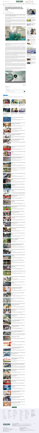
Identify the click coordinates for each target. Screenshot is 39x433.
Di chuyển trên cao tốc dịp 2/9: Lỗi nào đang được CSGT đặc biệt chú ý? (18, 222)
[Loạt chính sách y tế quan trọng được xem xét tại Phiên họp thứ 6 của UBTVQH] (7, 124)
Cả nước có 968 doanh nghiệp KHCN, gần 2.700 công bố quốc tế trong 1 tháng (18, 402)
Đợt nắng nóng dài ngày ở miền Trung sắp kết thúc (17, 293)
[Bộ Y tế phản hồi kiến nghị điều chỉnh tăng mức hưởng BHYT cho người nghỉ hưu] (7, 135)
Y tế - (12, 124)
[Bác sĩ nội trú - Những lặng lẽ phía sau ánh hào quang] (28, 59)
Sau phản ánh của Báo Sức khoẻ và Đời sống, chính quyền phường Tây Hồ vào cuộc (17, 244)
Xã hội (7, 5)
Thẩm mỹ (20, 419)
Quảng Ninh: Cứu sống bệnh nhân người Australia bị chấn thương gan (22, 105)
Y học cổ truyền (18, 3)
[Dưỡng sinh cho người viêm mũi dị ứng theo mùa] (28, 40)
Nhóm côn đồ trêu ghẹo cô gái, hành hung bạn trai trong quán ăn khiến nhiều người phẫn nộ (18, 364)
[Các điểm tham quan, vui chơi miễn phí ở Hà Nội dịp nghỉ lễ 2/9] (7, 311)
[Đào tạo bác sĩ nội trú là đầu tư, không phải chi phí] (28, 63)
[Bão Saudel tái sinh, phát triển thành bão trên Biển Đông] (7, 202)
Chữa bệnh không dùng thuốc (15, 414)
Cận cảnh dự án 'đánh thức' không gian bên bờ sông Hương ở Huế (18, 315)
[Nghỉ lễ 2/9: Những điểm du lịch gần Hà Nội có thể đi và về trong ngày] (7, 240)
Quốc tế (12, 5)
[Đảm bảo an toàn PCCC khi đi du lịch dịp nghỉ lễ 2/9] (7, 343)
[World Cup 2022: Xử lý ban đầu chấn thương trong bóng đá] (14, 101)
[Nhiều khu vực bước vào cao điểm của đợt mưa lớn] (7, 235)
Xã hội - (12, 153)
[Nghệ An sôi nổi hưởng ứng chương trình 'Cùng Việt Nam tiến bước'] (7, 197)
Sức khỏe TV (11, 3)
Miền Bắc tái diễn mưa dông (15, 336)
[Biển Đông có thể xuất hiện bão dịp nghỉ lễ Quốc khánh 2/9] (7, 256)
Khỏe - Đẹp (26, 3)
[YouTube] (34, 423)
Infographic (14, 418)
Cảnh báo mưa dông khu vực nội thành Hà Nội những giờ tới (17, 184)
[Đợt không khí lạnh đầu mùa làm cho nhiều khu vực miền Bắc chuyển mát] (7, 327)
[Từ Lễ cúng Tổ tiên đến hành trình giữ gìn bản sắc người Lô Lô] (7, 148)
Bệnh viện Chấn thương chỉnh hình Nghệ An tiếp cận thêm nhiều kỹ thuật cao (6, 114)
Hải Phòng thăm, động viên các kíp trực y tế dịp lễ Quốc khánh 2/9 (33, 24)
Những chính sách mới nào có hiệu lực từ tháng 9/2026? (18, 190)
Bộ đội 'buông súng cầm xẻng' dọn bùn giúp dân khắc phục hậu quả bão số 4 (18, 304)
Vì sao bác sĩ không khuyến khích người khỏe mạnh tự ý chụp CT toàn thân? (17, 139)
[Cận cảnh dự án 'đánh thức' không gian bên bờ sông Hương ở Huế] (7, 316)
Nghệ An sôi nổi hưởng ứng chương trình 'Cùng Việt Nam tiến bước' (18, 195)
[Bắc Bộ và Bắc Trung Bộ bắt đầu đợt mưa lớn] (7, 262)
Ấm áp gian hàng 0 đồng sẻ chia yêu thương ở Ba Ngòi (18, 277)
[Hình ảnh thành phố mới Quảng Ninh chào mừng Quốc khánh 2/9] (7, 360)
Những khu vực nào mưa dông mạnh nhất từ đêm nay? (18, 163)
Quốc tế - (12, 118)
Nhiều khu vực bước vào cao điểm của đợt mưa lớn (18, 233)
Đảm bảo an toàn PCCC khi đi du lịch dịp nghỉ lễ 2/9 (18, 342)
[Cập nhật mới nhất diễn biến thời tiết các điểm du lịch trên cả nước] (7, 229)
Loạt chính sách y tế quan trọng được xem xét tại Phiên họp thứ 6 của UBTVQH (18, 123)
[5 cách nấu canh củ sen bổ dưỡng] (28, 44)
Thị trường (33, 3)
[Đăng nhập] (32, 0)
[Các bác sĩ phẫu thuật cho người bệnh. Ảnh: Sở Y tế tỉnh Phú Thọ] (15, 33)
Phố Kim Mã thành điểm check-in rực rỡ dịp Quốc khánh (18, 179)
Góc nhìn (14, 5)
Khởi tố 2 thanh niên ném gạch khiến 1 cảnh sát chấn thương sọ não (14, 114)
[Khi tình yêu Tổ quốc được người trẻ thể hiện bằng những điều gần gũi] (7, 207)
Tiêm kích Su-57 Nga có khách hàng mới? (17, 117)
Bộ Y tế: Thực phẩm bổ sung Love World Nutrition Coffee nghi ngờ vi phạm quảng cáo (33, 20)
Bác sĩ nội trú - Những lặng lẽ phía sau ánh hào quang (33, 58)
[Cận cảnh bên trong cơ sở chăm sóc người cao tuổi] (7, 300)
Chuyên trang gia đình (33, 415)
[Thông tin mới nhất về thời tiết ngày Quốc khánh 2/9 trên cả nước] (7, 382)
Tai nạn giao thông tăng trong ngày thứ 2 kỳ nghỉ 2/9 (18, 173)
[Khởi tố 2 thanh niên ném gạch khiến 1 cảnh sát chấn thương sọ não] (14, 110)
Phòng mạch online (29, 3)
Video (13, 417)
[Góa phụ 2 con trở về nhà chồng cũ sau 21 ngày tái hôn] (7, 153)
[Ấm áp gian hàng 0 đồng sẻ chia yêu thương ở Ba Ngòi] (7, 278)
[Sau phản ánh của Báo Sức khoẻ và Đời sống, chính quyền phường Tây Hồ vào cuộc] (7, 246)
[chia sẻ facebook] (3, 7)
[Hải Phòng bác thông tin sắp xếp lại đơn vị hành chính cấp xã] (7, 218)
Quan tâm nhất (6, 86)
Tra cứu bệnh (8, 3)
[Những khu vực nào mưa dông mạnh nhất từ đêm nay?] (7, 164)
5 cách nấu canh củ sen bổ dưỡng (33, 43)
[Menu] (34, 3)
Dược (15, 3)
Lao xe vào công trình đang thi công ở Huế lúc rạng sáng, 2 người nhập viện (17, 320)
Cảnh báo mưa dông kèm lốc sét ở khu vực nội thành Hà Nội (18, 266)
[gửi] (24, 91)
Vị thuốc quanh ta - (32, 44)
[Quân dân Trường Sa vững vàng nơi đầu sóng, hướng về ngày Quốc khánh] (7, 213)
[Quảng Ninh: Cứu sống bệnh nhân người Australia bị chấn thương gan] (22, 101)
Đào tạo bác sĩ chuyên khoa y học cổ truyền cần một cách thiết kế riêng (31, 54)
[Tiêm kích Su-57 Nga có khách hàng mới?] (7, 119)
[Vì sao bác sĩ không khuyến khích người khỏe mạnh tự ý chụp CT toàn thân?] (7, 141)
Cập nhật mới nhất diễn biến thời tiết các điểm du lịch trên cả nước (18, 228)
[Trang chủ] (3, 3)
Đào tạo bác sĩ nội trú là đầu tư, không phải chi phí (33, 62)
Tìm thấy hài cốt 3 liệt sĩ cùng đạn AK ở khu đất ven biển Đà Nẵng (18, 369)
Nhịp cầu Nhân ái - (13, 278)
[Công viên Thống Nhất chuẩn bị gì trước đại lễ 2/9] (7, 273)
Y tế (4, 3)
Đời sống (32, 416)
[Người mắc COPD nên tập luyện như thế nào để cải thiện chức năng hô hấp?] (31, 31)
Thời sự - (12, 376)
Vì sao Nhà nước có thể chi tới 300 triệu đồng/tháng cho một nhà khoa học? (17, 288)
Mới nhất (9, 86)
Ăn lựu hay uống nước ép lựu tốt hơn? (16, 128)
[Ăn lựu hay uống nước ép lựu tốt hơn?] (7, 130)
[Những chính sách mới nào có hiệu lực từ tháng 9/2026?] (7, 191)
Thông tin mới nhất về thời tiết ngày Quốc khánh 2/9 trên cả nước (18, 380)
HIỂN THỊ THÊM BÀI (14, 407)
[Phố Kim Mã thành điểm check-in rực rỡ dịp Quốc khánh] (7, 180)
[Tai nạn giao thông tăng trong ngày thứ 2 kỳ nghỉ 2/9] (7, 175)
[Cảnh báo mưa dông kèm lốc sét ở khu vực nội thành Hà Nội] (7, 267)
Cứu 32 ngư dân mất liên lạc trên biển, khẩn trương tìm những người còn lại (17, 347)
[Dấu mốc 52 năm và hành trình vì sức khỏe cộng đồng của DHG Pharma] (7, 354)
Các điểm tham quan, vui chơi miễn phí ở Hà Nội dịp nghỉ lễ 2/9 (18, 309)
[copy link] (3, 10)
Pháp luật (9, 5)
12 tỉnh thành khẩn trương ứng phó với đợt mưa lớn (18, 250)
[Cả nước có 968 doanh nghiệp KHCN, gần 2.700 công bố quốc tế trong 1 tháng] (7, 403)
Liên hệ (34, 425)
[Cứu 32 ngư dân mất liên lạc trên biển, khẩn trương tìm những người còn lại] (7, 349)
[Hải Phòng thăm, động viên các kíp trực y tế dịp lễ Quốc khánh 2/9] (28, 24)
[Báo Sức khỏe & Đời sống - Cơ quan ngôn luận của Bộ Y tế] (19, 1)
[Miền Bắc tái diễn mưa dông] (7, 338)
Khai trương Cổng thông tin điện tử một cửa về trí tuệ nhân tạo (18, 386)
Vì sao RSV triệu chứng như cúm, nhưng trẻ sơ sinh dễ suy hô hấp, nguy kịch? (31, 15)
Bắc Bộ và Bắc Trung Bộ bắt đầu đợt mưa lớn (17, 260)
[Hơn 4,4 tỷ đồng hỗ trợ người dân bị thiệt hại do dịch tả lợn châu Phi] (7, 376)
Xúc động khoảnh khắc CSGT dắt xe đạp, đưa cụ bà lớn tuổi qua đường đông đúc (18, 157)
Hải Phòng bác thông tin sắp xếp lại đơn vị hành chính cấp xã (18, 217)
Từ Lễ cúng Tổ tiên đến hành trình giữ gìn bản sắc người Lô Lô (18, 146)
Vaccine (9, 418)
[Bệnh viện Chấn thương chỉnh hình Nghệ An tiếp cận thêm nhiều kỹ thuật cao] (6, 110)
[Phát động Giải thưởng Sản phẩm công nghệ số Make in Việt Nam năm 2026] (7, 393)
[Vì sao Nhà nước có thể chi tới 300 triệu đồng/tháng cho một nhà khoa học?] (7, 289)
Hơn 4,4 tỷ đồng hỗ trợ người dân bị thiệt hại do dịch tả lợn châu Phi (18, 375)
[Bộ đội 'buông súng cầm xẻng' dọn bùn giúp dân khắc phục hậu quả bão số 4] (7, 305)
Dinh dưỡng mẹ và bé (27, 411)
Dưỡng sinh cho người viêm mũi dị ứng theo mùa (33, 39)
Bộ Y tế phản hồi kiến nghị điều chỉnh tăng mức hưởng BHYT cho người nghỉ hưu (18, 134)
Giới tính (21, 3)
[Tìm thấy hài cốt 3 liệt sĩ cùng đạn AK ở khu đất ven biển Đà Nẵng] (7, 371)
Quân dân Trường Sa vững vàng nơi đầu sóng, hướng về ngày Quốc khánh (17, 212)
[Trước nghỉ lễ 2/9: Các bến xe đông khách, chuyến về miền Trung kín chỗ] (7, 398)
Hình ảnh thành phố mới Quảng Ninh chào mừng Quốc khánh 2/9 (17, 358)
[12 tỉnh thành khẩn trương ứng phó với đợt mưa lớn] (7, 251)
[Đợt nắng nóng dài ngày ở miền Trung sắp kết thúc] (7, 294)
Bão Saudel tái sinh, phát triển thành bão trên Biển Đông (17, 201)
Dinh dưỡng (23, 3)
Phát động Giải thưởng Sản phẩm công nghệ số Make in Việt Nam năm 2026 (18, 391)
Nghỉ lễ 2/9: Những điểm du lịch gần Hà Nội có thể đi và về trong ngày (18, 239)
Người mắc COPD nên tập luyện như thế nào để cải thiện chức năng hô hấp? (31, 35)
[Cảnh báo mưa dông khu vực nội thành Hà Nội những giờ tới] (7, 186)
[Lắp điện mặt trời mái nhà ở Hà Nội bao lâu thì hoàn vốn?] (7, 284)
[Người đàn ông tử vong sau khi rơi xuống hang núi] (7, 169)
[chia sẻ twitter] (3, 9)
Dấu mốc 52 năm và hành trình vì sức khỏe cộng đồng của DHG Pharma (18, 353)
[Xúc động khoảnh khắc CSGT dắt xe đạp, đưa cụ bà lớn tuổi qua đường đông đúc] (7, 159)
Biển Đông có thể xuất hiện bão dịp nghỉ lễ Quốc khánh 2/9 (18, 255)
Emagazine (14, 416)
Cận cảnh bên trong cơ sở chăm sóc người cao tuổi (18, 298)
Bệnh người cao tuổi (21, 411)
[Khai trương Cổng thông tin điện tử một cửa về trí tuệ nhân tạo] (7, 387)
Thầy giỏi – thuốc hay (15, 411)
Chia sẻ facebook (5, 95)
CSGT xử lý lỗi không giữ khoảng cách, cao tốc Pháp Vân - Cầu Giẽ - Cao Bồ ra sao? (18, 331)
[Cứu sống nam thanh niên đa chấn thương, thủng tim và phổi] (22, 110)
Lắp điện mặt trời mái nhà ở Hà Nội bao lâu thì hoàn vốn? (17, 282)
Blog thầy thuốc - (28, 55)
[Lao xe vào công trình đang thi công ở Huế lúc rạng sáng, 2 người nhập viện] (7, 322)
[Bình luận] (3, 13)
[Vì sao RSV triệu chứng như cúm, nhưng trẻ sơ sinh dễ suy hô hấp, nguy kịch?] (31, 11)
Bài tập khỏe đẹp (21, 420)
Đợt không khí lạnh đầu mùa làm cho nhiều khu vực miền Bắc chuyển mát (18, 326)
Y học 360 (14, 3)
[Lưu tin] (3, 12)
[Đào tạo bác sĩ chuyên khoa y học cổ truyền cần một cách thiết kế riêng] (31, 50)
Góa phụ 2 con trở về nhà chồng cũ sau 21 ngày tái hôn (18, 152)
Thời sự (6, 3)
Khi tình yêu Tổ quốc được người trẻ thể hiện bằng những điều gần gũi (18, 206)
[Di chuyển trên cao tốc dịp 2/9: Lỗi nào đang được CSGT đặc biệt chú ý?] (7, 224)
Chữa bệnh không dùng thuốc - (30, 36)
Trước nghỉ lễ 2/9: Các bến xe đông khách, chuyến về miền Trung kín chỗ (17, 397)
